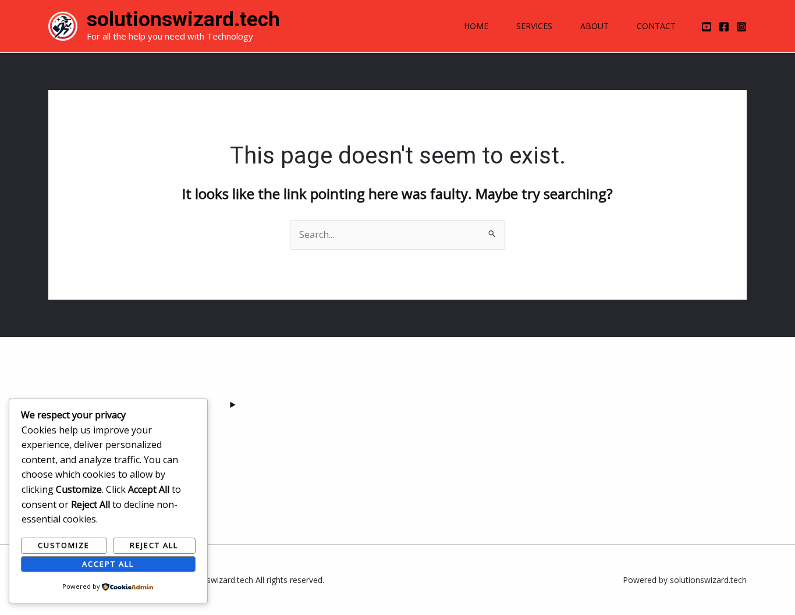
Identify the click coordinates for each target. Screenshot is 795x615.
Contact (656, 25)
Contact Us (436, 480)
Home (476, 25)
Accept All (108, 564)
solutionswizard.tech (183, 19)
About (594, 25)
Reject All (154, 545)
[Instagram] (741, 27)
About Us (432, 436)
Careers (429, 466)
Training (431, 451)
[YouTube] (706, 27)
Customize (64, 545)
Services (534, 25)
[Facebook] (724, 27)
